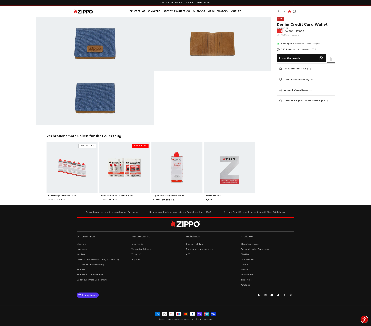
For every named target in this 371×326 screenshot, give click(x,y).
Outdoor (245, 265)
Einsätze (245, 254)
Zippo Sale (246, 280)
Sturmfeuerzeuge (250, 244)
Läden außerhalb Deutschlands (93, 280)
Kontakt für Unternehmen (90, 275)
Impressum (82, 249)
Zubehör (245, 270)
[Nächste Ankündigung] (293, 3)
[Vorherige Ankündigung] (78, 3)
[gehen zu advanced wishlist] (289, 11)
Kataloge (245, 285)
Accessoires (247, 275)
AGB (188, 254)
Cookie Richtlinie (194, 244)
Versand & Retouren (141, 249)
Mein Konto (137, 244)
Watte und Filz (213, 196)
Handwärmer (247, 259)
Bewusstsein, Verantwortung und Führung (98, 259)
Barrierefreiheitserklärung (90, 265)
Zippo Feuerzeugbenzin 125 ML (169, 196)
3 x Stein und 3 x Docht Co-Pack (117, 196)
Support (135, 259)
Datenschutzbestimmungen (200, 249)
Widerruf (136, 254)
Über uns (81, 244)
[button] (280, 11)
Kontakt (81, 270)
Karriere (81, 254)
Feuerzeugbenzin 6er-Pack (62, 196)
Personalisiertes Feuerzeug (255, 249)
